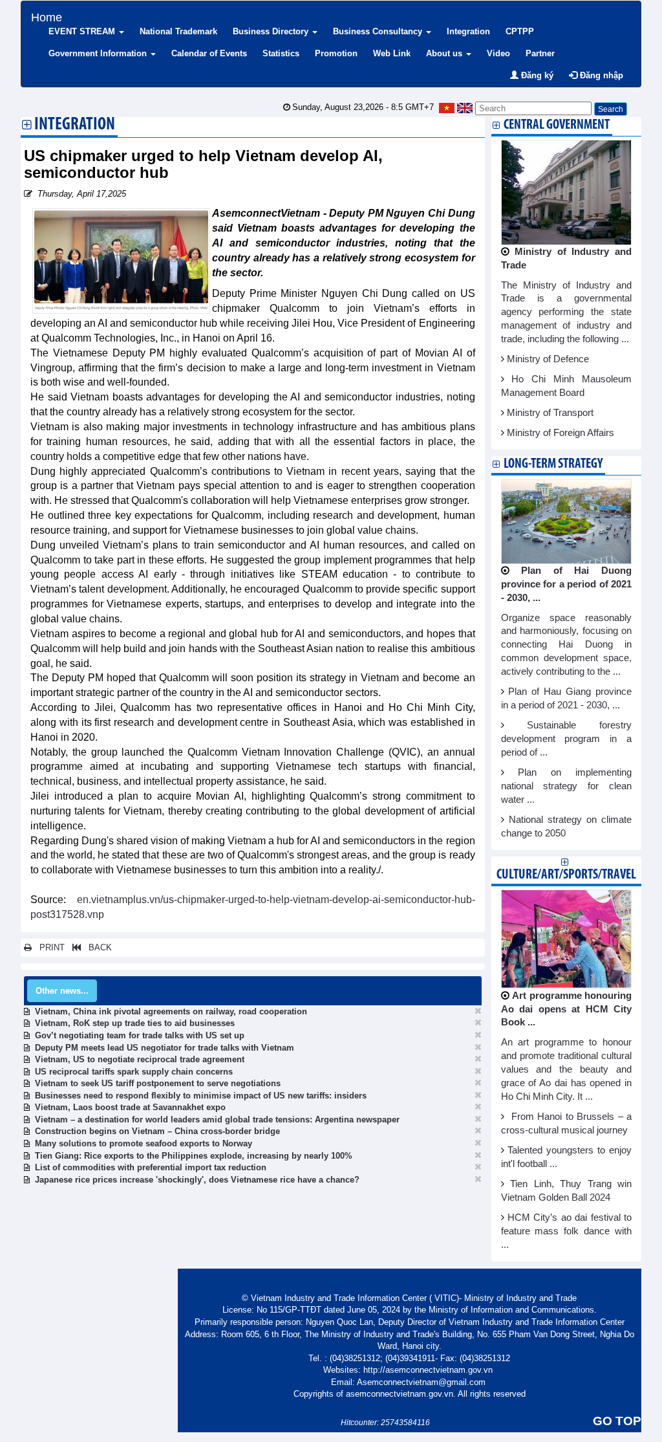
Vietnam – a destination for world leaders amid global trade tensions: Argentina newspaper (217, 1119)
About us (445, 53)
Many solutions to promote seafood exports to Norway (143, 1143)
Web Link (392, 53)
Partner (540, 53)
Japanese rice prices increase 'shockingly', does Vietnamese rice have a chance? (197, 1180)
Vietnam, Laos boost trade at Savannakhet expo (130, 1107)
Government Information (98, 53)
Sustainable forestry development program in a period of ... (566, 739)
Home (46, 16)
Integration (468, 31)
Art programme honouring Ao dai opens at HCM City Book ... (566, 1009)
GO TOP (617, 1421)
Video (498, 53)
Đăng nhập (600, 75)
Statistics (280, 53)
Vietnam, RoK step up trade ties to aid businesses (135, 1023)
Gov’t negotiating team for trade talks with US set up (139, 1035)
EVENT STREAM (83, 31)
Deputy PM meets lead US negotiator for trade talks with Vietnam (164, 1048)
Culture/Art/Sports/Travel (566, 875)
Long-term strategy (553, 464)
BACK (96, 947)
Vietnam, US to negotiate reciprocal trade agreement (139, 1059)
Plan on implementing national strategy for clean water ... (566, 786)
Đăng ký (535, 75)
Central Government (557, 125)
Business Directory (272, 31)
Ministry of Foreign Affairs (560, 433)
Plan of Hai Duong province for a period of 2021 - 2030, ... (566, 584)
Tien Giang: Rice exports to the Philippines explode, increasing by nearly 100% (193, 1156)
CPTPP (520, 31)
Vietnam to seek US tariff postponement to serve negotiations (158, 1083)
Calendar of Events (209, 53)
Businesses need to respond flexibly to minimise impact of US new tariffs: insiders (201, 1095)
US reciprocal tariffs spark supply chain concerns (134, 1071)
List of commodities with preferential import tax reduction (150, 1167)
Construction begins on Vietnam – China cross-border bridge (157, 1131)
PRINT (48, 947)
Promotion (336, 53)
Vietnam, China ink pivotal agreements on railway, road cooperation (171, 1011)
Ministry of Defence (548, 359)
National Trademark (178, 31)
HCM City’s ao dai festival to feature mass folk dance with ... (566, 1231)
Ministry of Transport (550, 413)
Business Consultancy (379, 31)
